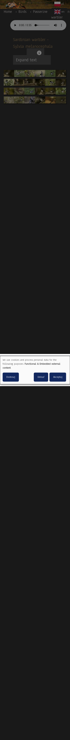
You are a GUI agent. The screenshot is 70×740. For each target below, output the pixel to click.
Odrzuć (41, 377)
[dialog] (35, 370)
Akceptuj (57, 377)
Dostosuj (10, 377)
